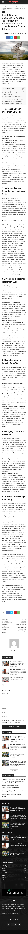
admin (3, 785)
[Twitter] (11, 37)
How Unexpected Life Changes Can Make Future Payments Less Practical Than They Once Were (18, 671)
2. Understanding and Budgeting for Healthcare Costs (12, 93)
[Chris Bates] (3, 33)
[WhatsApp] (18, 37)
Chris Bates (7, 33)
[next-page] (5, 685)
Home (3, 6)
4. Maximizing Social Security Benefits (13, 99)
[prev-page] (3, 685)
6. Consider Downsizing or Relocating (13, 103)
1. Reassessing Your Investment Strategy (13, 91)
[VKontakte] (19, 924)
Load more (13, 770)
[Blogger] (8, 924)
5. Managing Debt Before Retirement (13, 101)
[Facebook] (8, 37)
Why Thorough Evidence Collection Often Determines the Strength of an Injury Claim (18, 663)
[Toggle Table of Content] (23, 88)
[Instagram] (15, 924)
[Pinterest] (15, 37)
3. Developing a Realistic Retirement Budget (13, 97)
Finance (7, 6)
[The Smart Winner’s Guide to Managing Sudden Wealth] (5, 679)
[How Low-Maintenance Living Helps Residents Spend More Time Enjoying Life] (5, 754)
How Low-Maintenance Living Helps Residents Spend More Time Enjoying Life (17, 754)
